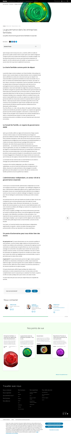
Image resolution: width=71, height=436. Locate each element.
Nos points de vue (29, 1)
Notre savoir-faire (20, 1)
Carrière (35, 1)
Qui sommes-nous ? (11, 1)
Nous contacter (7, 390)
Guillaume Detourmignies (35, 305)
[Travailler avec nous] (67, 1)
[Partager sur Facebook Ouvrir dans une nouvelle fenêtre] (14, 42)
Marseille (19, 394)
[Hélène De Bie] (6, 306)
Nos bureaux (6, 398)
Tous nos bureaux (21, 409)
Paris (19, 392)
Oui (28, 291)
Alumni (43, 399)
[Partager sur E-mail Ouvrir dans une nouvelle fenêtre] (16, 42)
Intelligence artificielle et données (19, 4)
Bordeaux (19, 398)
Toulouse (19, 406)
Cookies (12, 419)
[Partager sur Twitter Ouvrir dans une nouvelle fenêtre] (10, 42)
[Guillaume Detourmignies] (28, 306)
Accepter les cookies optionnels (54, 423)
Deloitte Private (35, 46)
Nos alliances (6, 401)
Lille (18, 402)
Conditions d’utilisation (6, 419)
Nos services (11, 4)
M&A (30, 406)
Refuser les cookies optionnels (54, 426)
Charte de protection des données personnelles (22, 419)
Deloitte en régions (45, 397)
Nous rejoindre (7, 393)
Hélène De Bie (13, 304)
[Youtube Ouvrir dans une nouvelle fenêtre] (67, 413)
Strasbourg (20, 404)
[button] (57, 1)
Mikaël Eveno (56, 304)
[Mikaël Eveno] (50, 306)
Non (35, 291)
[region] (35, 428)
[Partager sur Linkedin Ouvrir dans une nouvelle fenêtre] (12, 42)
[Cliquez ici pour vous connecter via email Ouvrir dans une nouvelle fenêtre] (13, 309)
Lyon (19, 396)
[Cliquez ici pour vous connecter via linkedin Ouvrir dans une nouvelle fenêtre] (11, 309)
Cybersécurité (32, 404)
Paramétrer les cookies (54, 429)
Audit (30, 395)
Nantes (19, 400)
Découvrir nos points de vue (61, 374)
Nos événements (45, 392)
